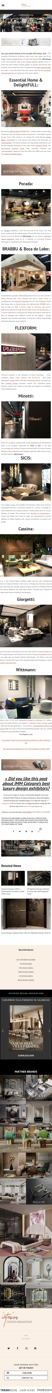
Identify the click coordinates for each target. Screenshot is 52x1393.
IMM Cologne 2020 (31, 820)
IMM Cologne (20, 820)
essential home (41, 818)
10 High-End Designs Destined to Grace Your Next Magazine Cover (38, 891)
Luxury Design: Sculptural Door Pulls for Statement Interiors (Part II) (25, 933)
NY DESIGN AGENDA (26, 976)
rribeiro (34, 27)
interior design (42, 820)
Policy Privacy (26, 1339)
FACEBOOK (46, 812)
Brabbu (17, 818)
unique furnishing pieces (12, 154)
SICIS (46, 822)
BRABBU (10, 249)
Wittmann (18, 824)
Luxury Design (27, 822)
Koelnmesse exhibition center (11, 822)
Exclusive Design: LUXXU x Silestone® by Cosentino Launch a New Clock (12, 891)
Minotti (35, 822)
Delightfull (31, 818)
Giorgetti (11, 820)
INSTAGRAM (27, 812)
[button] (49, 1031)
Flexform (4, 820)
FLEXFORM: (26, 328)
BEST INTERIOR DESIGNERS (26, 960)
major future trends (43, 67)
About (26, 1335)
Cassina (23, 818)
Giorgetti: (26, 599)
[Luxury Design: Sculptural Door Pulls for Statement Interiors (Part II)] (26, 914)
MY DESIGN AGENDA (26, 968)
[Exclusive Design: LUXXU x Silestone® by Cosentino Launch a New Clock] (13, 878)
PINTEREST (37, 812)
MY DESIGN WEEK (26, 964)
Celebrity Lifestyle (25, 15)
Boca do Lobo (10, 818)
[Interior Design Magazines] (26, 5)
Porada (41, 822)
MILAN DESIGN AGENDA (26, 980)
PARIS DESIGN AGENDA (26, 972)
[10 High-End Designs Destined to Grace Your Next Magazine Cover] (39, 878)
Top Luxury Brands (8, 824)
